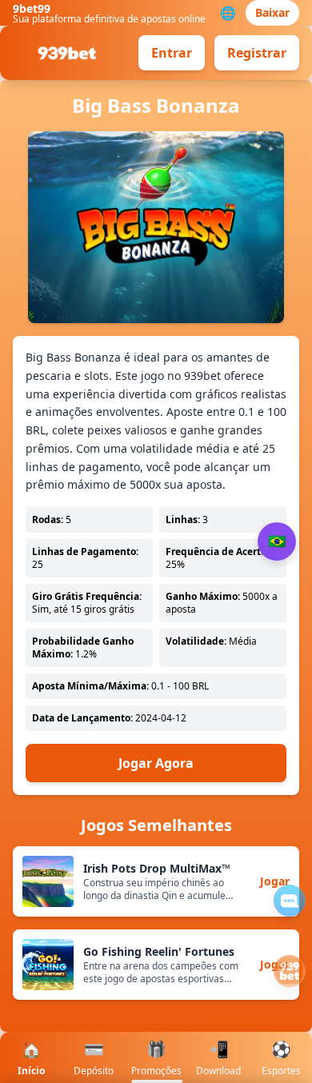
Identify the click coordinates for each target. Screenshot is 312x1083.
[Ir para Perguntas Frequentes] (290, 901)
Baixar (272, 12)
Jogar (275, 881)
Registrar (256, 53)
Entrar (171, 53)
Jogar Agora (156, 763)
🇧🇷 (277, 541)
